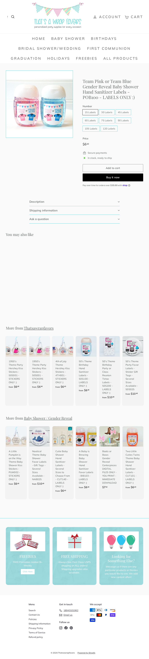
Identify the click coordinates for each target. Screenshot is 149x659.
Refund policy (36, 637)
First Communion (109, 48)
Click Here (28, 571)
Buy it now (113, 177)
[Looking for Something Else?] (121, 541)
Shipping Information (39, 623)
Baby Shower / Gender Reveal (48, 418)
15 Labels (90, 112)
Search (32, 610)
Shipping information (43, 210)
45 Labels (123, 112)
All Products (120, 58)
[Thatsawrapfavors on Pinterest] (71, 627)
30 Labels (106, 112)
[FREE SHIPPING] (74, 541)
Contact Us (34, 614)
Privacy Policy (36, 628)
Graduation (26, 58)
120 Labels (109, 128)
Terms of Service (37, 632)
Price (85, 138)
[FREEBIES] (27, 541)
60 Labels (90, 120)
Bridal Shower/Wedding (49, 48)
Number (87, 106)
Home (38, 38)
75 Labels (106, 120)
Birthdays (104, 38)
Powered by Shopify (86, 653)
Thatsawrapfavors (39, 328)
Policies (33, 619)
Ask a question (39, 219)
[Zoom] (39, 104)
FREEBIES (86, 58)
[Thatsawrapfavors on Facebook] (66, 627)
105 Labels (91, 128)
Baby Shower (68, 38)
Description (36, 201)
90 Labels (123, 120)
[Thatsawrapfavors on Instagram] (60, 627)
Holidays (58, 58)
